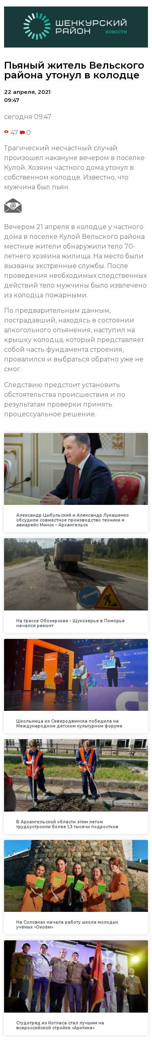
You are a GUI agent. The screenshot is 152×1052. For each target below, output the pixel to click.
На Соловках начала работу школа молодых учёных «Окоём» (67, 925)
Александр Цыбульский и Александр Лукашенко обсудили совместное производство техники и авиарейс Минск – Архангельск (72, 520)
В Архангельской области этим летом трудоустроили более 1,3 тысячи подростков (67, 824)
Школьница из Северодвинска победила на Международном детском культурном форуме (69, 724)
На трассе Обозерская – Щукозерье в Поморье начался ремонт (70, 623)
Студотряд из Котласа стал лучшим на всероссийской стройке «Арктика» (60, 1025)
